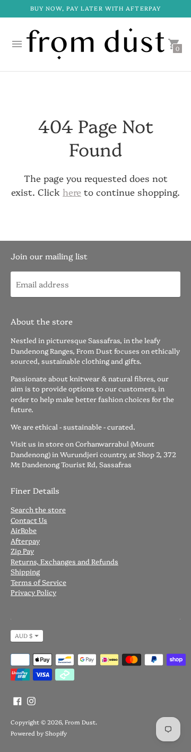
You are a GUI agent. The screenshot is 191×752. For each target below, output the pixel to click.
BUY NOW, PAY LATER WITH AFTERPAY (95, 8)
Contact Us (29, 519)
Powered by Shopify (39, 733)
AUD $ (23, 636)
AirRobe (24, 530)
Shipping (25, 571)
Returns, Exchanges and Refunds (64, 561)
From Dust (80, 722)
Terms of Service (38, 582)
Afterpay (25, 540)
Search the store (38, 509)
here (72, 192)
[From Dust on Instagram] (31, 699)
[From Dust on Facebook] (17, 699)
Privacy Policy (33, 592)
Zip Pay (22, 550)
